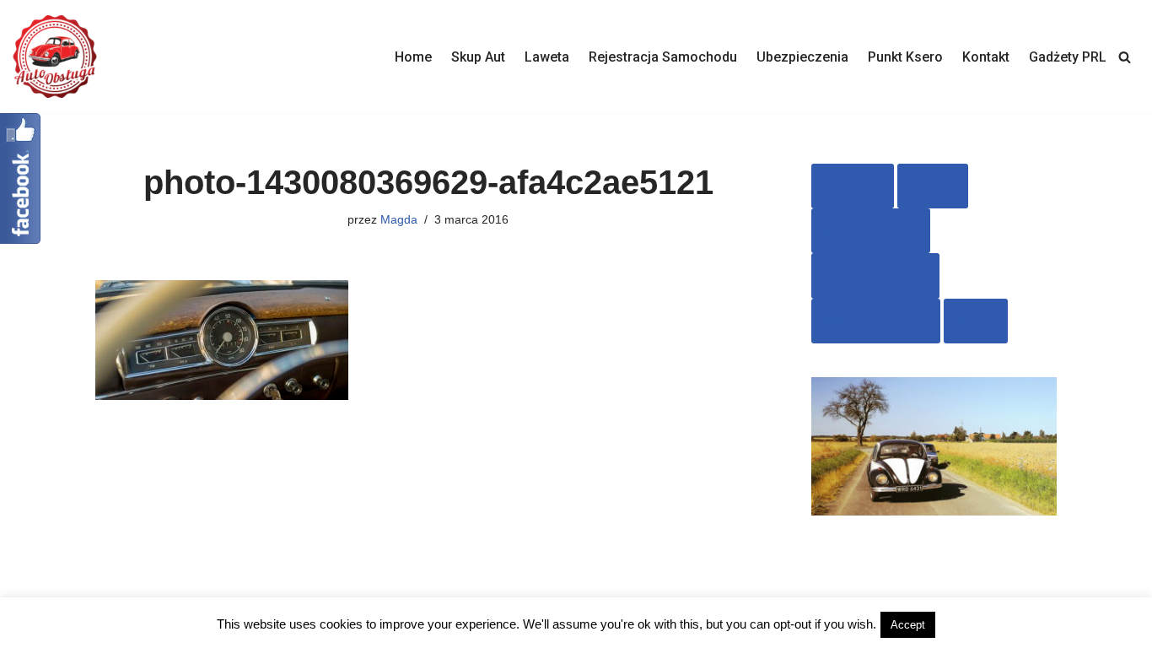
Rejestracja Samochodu (663, 57)
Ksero (975, 321)
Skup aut (852, 186)
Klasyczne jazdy (876, 321)
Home (413, 57)
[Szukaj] (1124, 57)
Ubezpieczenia (802, 57)
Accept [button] (908, 624)
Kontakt (985, 57)
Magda (398, 219)
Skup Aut (478, 57)
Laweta (547, 57)
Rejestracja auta (875, 275)
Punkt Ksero (905, 57)
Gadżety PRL (1067, 57)
